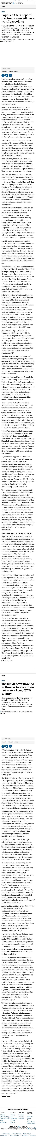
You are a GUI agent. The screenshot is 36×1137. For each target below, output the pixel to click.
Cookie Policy (6, 1133)
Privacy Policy (27, 1133)
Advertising (24, 1135)
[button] (18, 1109)
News (3, 6)
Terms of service (14, 1135)
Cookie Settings (16, 1133)
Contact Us (33, 1135)
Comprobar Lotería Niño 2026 (13, 0)
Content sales (3, 1135)
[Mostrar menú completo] (30, 3)
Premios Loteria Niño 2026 (25, 0)
